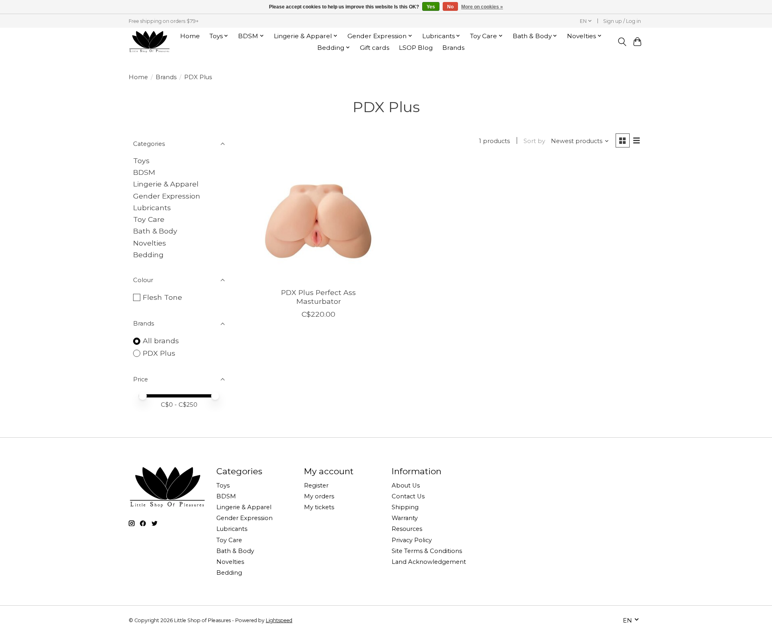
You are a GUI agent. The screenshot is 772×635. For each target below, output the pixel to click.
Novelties (149, 243)
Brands (453, 47)
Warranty (405, 518)
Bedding (148, 254)
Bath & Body (155, 231)
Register (316, 485)
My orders (319, 496)
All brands (161, 340)
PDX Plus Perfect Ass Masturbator (318, 296)
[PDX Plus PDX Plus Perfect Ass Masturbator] (318, 221)
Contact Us (408, 496)
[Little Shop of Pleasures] (149, 42)
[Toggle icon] (622, 42)
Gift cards (374, 47)
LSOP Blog (416, 47)
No (450, 7)
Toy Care (148, 219)
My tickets (319, 507)
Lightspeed (279, 620)
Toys (141, 160)
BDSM (144, 172)
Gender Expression (166, 196)
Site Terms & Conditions (427, 551)
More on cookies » (482, 7)
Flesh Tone (162, 297)
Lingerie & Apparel (166, 184)
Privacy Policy (412, 540)
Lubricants (152, 207)
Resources (407, 529)
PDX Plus (159, 353)
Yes (431, 7)
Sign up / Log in (622, 21)
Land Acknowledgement (429, 561)
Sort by (534, 141)
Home (190, 36)
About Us (406, 485)
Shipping (405, 507)
